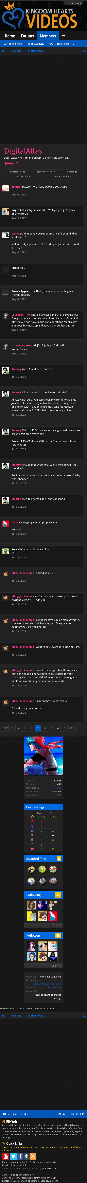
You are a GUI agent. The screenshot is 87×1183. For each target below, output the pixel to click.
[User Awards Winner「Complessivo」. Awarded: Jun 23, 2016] (31, 885)
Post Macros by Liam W (44, 1162)
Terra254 (17, 549)
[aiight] (42, 946)
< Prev (4, 727)
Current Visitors (12, 43)
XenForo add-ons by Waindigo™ (18, 1174)
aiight (16, 210)
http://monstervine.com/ (48, 983)
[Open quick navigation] (84, 51)
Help (80, 1114)
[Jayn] (31, 916)
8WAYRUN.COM (46, 1008)
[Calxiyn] (31, 956)
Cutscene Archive (19, 1147)
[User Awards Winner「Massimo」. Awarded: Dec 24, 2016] (53, 873)
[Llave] (52, 916)
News (5, 1147)
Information (23, 176)
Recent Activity (46, 171)
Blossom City (54, 987)
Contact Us (64, 1114)
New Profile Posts (59, 43)
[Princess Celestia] (52, 946)
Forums (27, 36)
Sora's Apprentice (24, 291)
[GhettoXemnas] (31, 905)
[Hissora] (52, 905)
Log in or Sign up (73, 3)
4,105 (58, 787)
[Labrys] (31, 946)
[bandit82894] (52, 956)
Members (48, 36)
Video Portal (52, 1147)
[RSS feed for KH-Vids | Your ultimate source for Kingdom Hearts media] (33, 1156)
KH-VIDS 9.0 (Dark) (17, 1114)
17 (64, 727)
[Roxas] (42, 905)
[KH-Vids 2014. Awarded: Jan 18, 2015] (42, 885)
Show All (56, 925)
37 (57, 895)
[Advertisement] (43, 100)
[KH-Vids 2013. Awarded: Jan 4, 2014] (53, 885)
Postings (72, 171)
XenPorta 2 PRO (8, 1008)
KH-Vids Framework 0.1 (14, 1165)
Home (10, 36)
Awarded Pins (63, 176)
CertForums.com (49, 1180)
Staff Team (76, 1147)
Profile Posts (17, 171)
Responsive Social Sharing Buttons (19, 1180)
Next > (72, 727)
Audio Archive (37, 1147)
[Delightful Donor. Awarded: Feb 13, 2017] (31, 873)
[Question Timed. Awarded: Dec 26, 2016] (42, 873)
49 (57, 935)
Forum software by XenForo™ (17, 1162)
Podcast (64, 1147)
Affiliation (7, 1150)
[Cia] (42, 916)
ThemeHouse (49, 1168)
